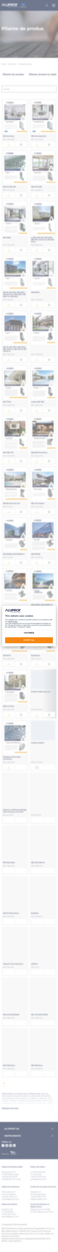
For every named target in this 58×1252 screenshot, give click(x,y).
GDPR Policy (12, 622)
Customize (29, 633)
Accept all (29, 640)
